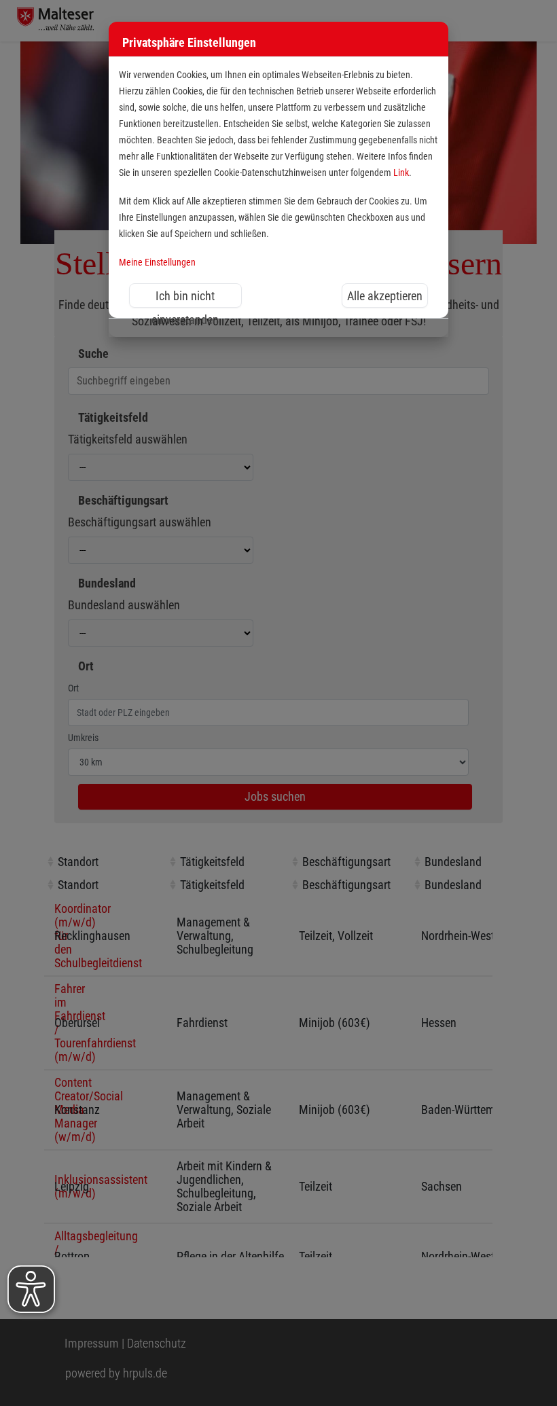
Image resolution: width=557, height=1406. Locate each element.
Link (401, 173)
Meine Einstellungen (157, 262)
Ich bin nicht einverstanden (185, 298)
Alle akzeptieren (385, 296)
